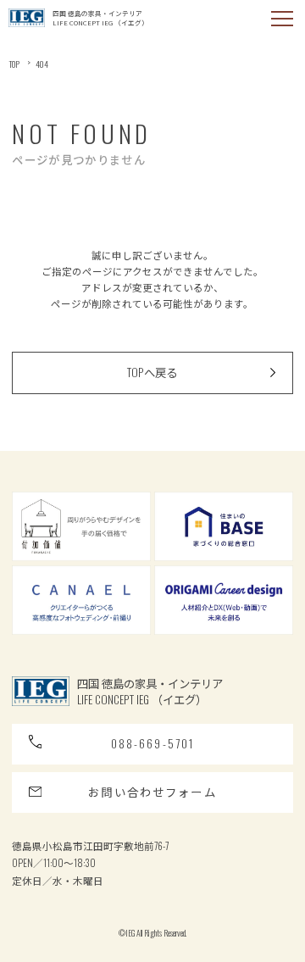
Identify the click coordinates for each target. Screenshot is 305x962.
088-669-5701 (153, 743)
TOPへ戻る (152, 372)
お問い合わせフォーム (152, 791)
